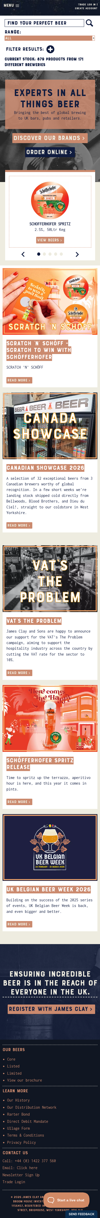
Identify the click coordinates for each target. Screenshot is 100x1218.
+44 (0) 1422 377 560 (35, 1161)
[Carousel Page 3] (50, 254)
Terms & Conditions (25, 1135)
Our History (18, 1100)
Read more (17, 380)
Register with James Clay (48, 1009)
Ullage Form (18, 1128)
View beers (48, 240)
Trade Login (14, 1182)
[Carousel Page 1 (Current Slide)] (38, 254)
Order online (46, 152)
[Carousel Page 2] (44, 254)
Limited (14, 1073)
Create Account (86, 8)
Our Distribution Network (31, 1107)
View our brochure (24, 1080)
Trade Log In (87, 4)
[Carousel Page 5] (61, 254)
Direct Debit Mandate (27, 1121)
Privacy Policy (21, 1142)
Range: (13, 32)
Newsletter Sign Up (21, 1175)
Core (11, 1059)
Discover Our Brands (46, 138)
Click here (27, 1168)
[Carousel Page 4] (55, 254)
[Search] (89, 23)
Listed (13, 1066)
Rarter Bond (18, 1114)
